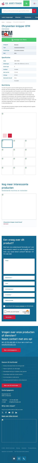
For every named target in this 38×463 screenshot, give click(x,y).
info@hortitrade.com (9, 345)
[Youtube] (9, 412)
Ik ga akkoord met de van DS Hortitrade (19, 306)
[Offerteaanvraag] (26, 3)
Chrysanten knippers (19, 50)
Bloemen (16, 45)
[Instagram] (13, 412)
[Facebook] (6, 412)
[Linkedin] (16, 412)
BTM (15, 53)
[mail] (14, 458)
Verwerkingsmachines (19, 47)
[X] (2, 412)
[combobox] (17, 11)
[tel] (24, 458)
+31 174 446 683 (9, 342)
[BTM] (19, 34)
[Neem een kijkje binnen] (19, 430)
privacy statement (20, 306)
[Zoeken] (34, 11)
